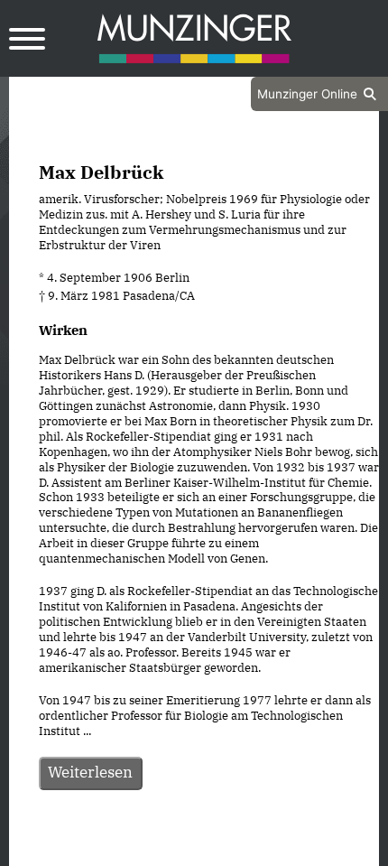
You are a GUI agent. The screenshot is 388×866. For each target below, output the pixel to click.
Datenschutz (149, 850)
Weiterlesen (90, 772)
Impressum (242, 850)
